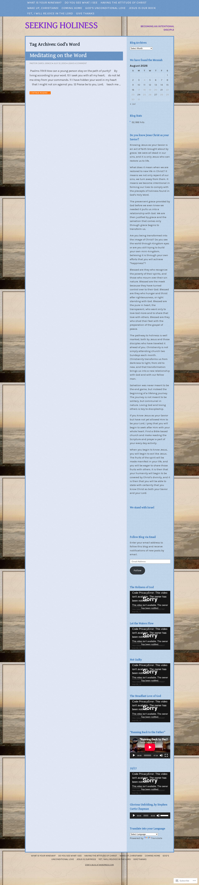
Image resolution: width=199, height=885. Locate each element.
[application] (150, 602)
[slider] (164, 815)
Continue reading (40, 93)
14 (161, 84)
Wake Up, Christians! (42, 8)
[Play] (133, 755)
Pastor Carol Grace (41, 63)
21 (161, 89)
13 (156, 84)
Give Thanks (85, 13)
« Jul (133, 103)
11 (144, 84)
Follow (137, 570)
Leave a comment (77, 63)
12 (150, 84)
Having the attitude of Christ (124, 2)
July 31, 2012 (60, 63)
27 (155, 94)
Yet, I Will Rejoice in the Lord (50, 13)
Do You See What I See (81, 2)
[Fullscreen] (166, 755)
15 (167, 84)
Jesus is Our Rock (142, 8)
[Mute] (161, 755)
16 (133, 89)
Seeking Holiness (61, 25)
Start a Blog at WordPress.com (99, 865)
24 (138, 94)
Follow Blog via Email (143, 537)
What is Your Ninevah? (44, 2)
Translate (156, 838)
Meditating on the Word (58, 55)
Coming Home (72, 8)
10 (139, 84)
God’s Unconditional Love (105, 8)
